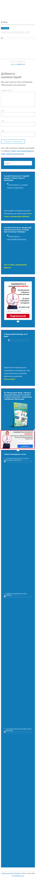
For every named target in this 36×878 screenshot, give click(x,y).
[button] (17, 433)
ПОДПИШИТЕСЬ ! (25, 446)
